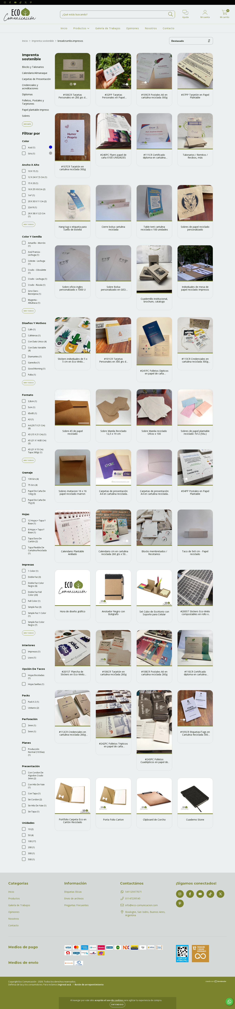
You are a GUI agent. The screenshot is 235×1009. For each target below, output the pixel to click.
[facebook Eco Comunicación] (10, 2)
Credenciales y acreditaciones (30, 86)
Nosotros (151, 28)
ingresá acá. (65, 984)
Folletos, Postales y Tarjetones (33, 102)
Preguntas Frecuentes (76, 905)
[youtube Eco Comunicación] (15, 2)
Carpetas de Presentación (36, 79)
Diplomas (27, 94)
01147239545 (132, 898)
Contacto (168, 28)
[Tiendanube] (216, 981)
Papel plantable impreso (35, 109)
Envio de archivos (74, 898)
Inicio (64, 28)
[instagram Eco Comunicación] (5, 2)
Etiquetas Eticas (73, 891)
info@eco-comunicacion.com (141, 905)
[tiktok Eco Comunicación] (20, 2)
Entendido (117, 1004)
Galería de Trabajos (107, 28)
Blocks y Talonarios (33, 67)
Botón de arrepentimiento (89, 984)
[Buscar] (171, 14)
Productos (80, 28)
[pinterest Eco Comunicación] (31, 2)
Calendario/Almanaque (34, 73)
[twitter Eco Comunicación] (26, 2)
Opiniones (132, 28)
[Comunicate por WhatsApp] (229, 1002)
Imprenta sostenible (43, 40)
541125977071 (133, 891)
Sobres (26, 115)
